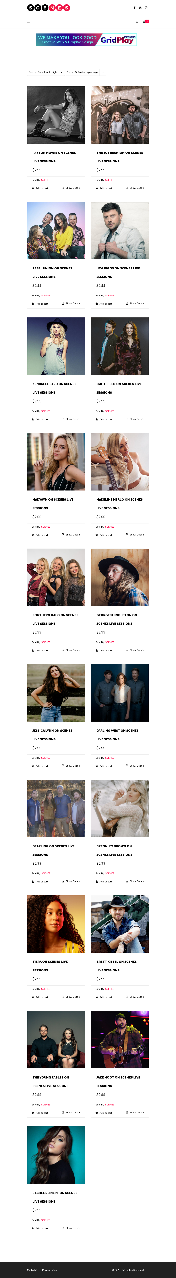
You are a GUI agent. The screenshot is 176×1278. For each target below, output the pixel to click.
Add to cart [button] (41, 188)
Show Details (72, 188)
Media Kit (32, 1270)
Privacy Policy (49, 1270)
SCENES (45, 180)
